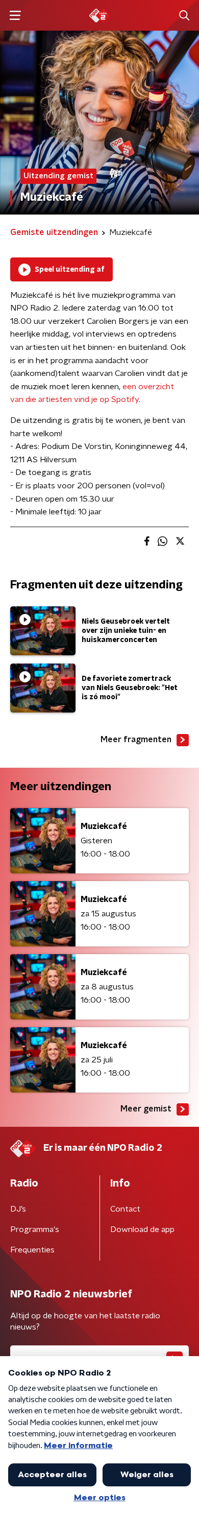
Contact (125, 1209)
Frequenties (32, 1250)
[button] (15, 15)
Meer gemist (145, 1109)
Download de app (142, 1229)
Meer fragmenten (136, 740)
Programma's (34, 1229)
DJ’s (18, 1209)
